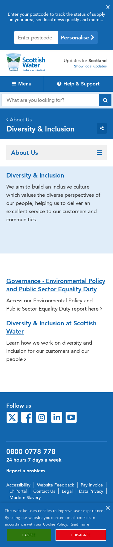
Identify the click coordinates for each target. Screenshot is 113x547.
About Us (21, 119)
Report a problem (25, 471)
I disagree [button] (80, 534)
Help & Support (81, 84)
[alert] (56, 525)
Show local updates (90, 66)
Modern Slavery (25, 497)
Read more (79, 524)
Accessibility (18, 485)
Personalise (76, 37)
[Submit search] (105, 100)
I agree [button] (29, 534)
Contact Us (44, 491)
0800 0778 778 (31, 452)
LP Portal (18, 491)
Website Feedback (55, 485)
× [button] (107, 508)
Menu (24, 84)
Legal (67, 491)
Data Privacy (91, 491)
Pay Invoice (92, 485)
